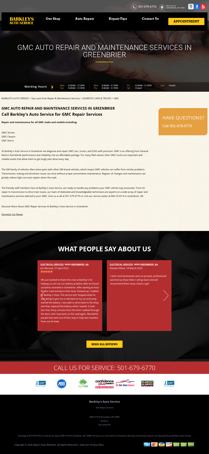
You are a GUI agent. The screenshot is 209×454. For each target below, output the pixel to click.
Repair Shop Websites (44, 444)
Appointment (186, 21)
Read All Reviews (104, 344)
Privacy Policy (97, 444)
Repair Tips (118, 19)
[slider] (47, 271)
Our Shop (53, 19)
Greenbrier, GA (80, 264)
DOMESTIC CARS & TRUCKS (96, 98)
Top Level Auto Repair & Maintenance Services (55, 98)
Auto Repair (84, 19)
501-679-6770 (147, 6)
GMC (116, 98)
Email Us (104, 421)
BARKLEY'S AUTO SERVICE (15, 98)
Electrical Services (52, 264)
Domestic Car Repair (12, 214)
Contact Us (150, 19)
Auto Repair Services (104, 407)
